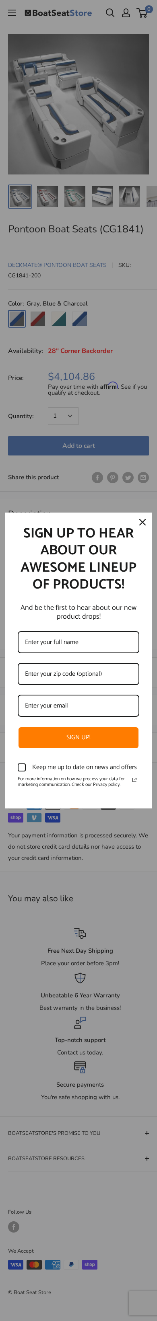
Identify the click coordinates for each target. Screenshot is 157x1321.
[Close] (142, 522)
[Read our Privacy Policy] (134, 780)
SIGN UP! (78, 737)
